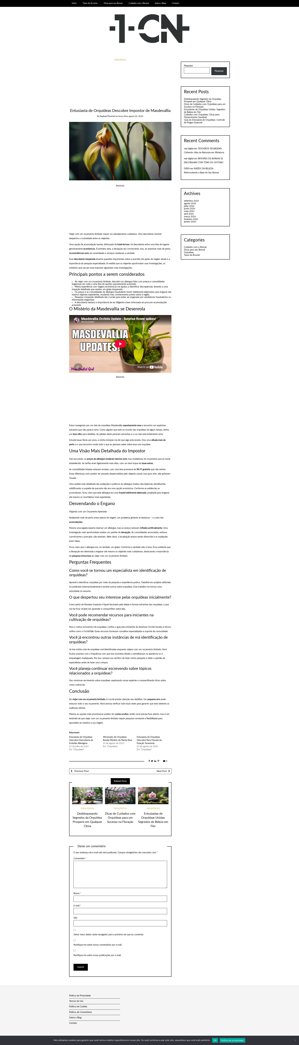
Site (75, 918)
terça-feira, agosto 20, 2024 (130, 116)
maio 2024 (189, 211)
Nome (77, 893)
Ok (215, 1040)
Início (74, 3)
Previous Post (81, 771)
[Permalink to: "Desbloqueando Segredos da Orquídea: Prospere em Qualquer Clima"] (87, 795)
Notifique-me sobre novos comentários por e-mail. (98, 945)
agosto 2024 (190, 203)
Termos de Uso (76, 1001)
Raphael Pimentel (107, 116)
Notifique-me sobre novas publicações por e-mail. (97, 955)
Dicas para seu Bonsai (113, 3)
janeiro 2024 (190, 222)
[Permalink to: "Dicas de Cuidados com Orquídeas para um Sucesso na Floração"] (120, 795)
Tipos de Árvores (90, 3)
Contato (175, 3)
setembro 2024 (191, 201)
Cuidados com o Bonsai (139, 3)
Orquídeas (120, 60)
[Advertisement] (120, 85)
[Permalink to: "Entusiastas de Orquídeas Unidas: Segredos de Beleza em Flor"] (153, 795)
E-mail (77, 906)
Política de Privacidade (80, 996)
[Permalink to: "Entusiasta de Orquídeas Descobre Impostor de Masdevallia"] (120, 151)
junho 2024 (189, 209)
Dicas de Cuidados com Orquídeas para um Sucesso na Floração (120, 818)
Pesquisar (188, 66)
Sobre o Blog (160, 3)
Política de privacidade (232, 1040)
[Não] (295, 1040)
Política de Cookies (78, 1007)
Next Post (162, 771)
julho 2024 (189, 206)
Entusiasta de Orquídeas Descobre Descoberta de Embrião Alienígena (81, 740)
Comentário (80, 858)
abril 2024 (189, 214)
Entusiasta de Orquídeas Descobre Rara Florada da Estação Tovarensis (149, 740)
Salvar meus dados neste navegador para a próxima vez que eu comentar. (109, 935)
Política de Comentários (80, 1012)
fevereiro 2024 (191, 219)
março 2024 (190, 217)
